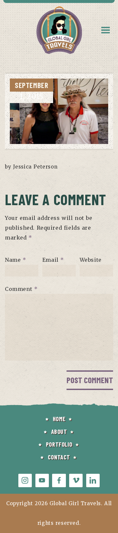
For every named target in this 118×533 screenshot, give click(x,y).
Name (15, 260)
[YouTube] (42, 480)
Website (91, 260)
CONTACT (59, 457)
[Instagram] (25, 480)
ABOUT (59, 431)
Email (53, 260)
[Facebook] (59, 480)
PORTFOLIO (59, 444)
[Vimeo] (76, 480)
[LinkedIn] (93, 480)
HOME (59, 418)
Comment (21, 289)
